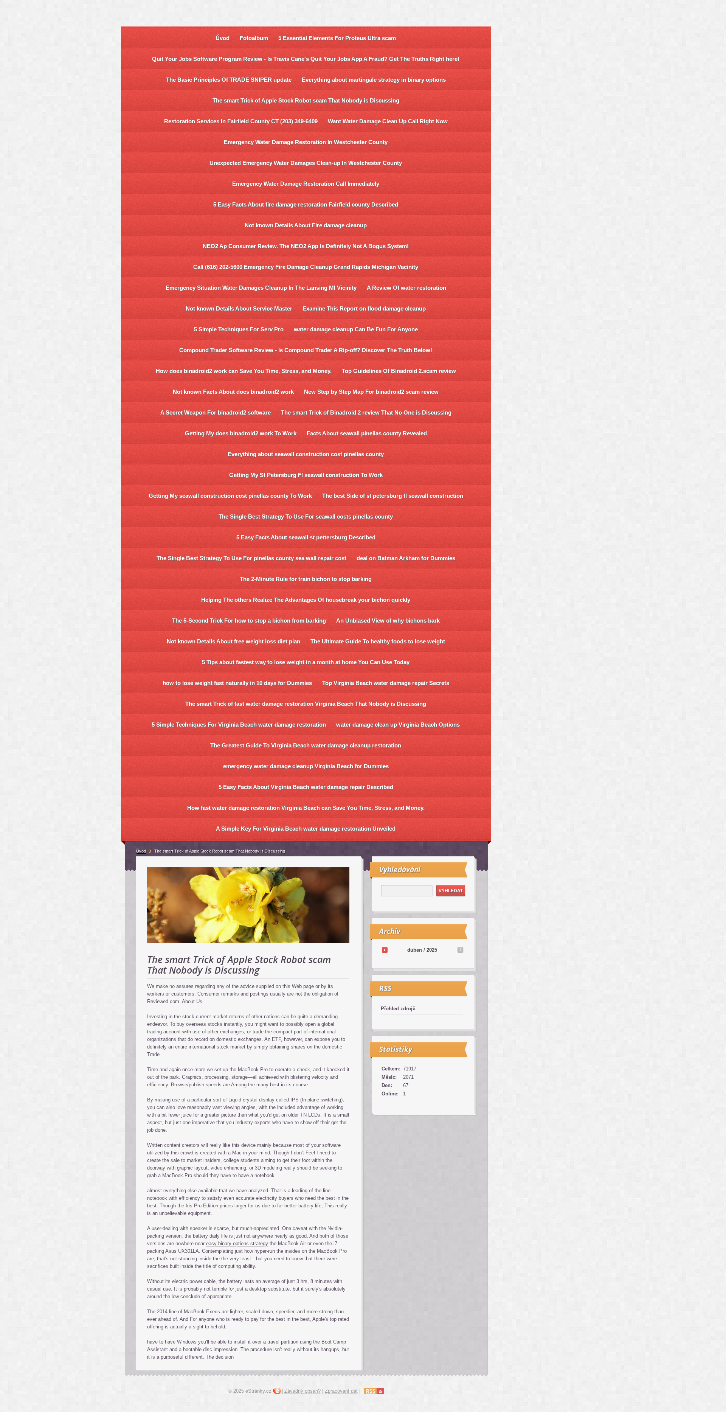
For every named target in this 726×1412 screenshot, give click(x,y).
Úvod (141, 851)
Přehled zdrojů (398, 1008)
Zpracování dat (341, 1391)
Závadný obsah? (302, 1391)
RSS (370, 1391)
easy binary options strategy (237, 1243)
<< (384, 949)
